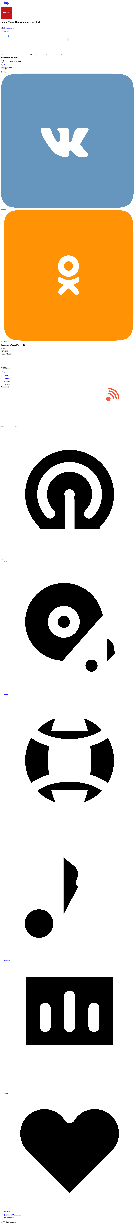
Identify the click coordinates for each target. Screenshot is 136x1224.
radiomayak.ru (4, 64)
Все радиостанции (9, 1214)
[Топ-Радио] (68, 425)
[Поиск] (16, 426)
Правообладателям (9, 1217)
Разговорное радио (9, 28)
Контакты (6, 1218)
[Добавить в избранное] (68, 39)
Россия (7, 30)
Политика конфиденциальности (12, 1215)
